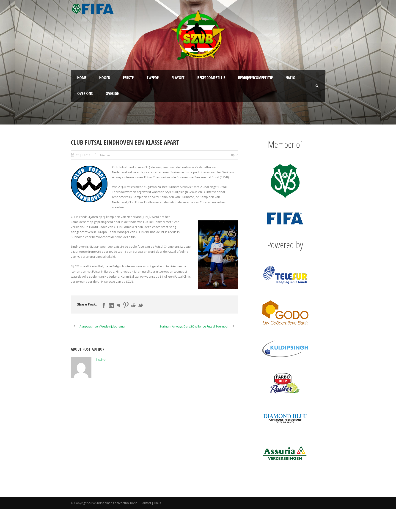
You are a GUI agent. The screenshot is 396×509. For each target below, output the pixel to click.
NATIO (290, 77)
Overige (112, 93)
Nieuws (105, 155)
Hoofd (104, 77)
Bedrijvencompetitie (255, 77)
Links (157, 503)
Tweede (152, 77)
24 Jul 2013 (83, 155)
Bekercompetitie (211, 77)
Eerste (128, 77)
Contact (145, 503)
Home (81, 77)
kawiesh (101, 359)
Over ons (85, 93)
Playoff (177, 77)
